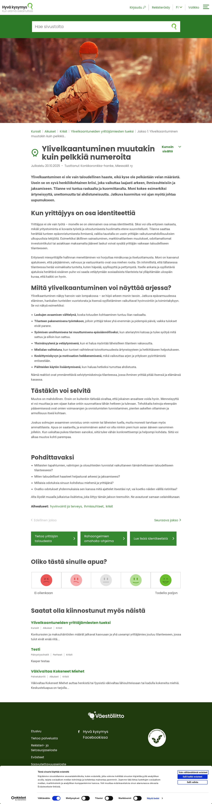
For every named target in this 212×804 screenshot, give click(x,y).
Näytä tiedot (153, 798)
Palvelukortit (38, 676)
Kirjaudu (136, 7)
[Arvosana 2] (76, 580)
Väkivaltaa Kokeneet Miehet (57, 671)
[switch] (85, 798)
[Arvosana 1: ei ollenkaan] (46, 580)
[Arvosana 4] (136, 580)
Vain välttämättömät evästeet (193, 772)
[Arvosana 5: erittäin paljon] (166, 580)
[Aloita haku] (174, 26)
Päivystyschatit (40, 654)
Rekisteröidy (161, 7)
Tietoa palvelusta (44, 738)
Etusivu (36, 731)
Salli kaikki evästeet (192, 777)
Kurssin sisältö (167, 149)
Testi (35, 649)
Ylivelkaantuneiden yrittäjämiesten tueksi (102, 131)
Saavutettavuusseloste (48, 764)
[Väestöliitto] (106, 715)
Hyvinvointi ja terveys (66, 506)
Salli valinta (192, 782)
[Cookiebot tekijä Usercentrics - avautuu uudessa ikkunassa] (18, 798)
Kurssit (36, 131)
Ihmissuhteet (94, 506)
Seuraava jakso (166, 520)
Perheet (57, 654)
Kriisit (64, 131)
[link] (106, 631)
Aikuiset (51, 131)
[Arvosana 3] (106, 580)
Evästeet (37, 757)
